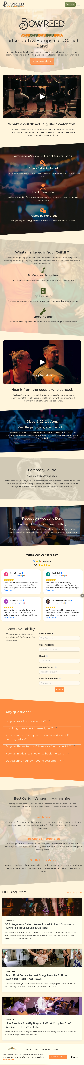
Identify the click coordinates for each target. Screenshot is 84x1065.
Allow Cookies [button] (58, 1057)
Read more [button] (9, 590)
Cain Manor (43, 817)
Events (55, 1049)
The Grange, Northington (43, 838)
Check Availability (42, 61)
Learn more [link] (8, 1059)
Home (28, 1049)
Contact (70, 4)
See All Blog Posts (74, 893)
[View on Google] (6, 574)
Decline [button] (74, 1057)
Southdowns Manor (43, 860)
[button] (78, 4)
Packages (46, 1049)
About (36, 1049)
